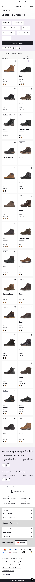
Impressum (23, 561)
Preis (24, 27)
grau (5, 218)
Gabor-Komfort (11, 27)
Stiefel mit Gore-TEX (9, 475)
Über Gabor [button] (7, 536)
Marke (5, 38)
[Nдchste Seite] (8, 465)
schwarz (19, 84)
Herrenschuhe (11, 487)
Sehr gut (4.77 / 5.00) (19, 491)
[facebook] (14, 523)
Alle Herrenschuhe (7, 10)
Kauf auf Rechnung (25, 503)
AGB (3, 561)
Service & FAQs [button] (8, 514)
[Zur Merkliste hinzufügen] (15, 61)
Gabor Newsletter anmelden (20, 1)
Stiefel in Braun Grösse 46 (10, 459)
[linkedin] (17, 523)
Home (3, 487)
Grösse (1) (17, 22)
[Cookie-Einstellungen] (32, 579)
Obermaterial (7, 33)
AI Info (20, 564)
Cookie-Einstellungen (8, 570)
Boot (4, 76)
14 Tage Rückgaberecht (9, 503)
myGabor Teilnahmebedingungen (11, 567)
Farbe (5, 22)
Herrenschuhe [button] (7, 532)
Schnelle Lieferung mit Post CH (9, 498)
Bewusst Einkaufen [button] (9, 517)
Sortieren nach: (30, 56)
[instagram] (11, 523)
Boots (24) (7, 53)
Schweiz (22, 542)
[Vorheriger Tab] (3, 53)
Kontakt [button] (5, 510)
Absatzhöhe (22, 33)
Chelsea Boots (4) (17, 53)
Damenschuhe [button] (7, 528)
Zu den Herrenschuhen (17, 580)
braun (3, 84)
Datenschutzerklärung (12, 561)
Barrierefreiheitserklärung (9, 564)
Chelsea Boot (24, 129)
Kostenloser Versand (26, 498)
